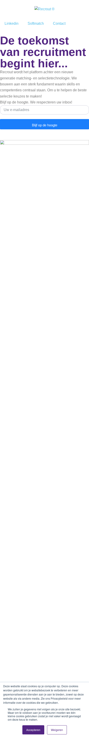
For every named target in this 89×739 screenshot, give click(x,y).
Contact (59, 23)
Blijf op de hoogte (44, 125)
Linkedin (11, 23)
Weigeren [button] (57, 730)
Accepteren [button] (33, 730)
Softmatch (36, 23)
